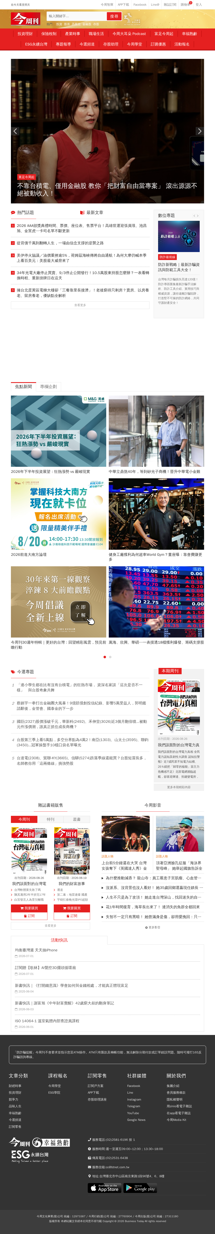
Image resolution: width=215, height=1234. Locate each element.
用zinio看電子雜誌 (179, 1106)
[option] (107, 131)
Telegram (133, 1106)
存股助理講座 (97, 1099)
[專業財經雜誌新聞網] (25, 19)
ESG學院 (54, 1092)
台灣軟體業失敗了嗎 (27, 890)
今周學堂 (54, 1086)
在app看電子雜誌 (179, 1113)
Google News (136, 1120)
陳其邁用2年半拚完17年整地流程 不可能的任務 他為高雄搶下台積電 (30, 895)
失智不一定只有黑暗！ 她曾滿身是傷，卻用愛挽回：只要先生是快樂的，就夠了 (155, 917)
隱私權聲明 (174, 1099)
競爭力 (13, 1099)
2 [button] (110, 657)
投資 (59, 24)
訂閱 (31, 916)
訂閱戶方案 (96, 1086)
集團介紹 (173, 1086)
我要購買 (31, 908)
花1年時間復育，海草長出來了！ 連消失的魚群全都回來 (153, 907)
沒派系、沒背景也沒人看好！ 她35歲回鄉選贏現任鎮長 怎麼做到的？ (155, 887)
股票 (67, 24)
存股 (96, 24)
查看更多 (80, 305)
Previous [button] (15, 131)
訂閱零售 (15, 1127)
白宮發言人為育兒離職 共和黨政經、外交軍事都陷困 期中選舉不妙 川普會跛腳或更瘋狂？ (30, 900)
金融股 (87, 24)
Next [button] (200, 131)
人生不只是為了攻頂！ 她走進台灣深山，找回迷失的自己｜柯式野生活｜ (155, 897)
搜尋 (114, 16)
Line (130, 1092)
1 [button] (105, 657)
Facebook (133, 1086)
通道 (60, 890)
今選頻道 (15, 1120)
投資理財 (15, 1092)
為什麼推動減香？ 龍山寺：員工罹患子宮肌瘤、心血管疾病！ (155, 878)
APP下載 (93, 1092)
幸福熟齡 (15, 1113)
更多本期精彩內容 (179, 787)
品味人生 (15, 1106)
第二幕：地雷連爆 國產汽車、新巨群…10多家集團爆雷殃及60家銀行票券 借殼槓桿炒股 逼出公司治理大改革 (73, 895)
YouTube (133, 1113)
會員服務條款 (176, 1092)
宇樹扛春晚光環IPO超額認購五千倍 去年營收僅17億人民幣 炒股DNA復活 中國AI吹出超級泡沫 (72, 900)
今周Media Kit (176, 1120)
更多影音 (154, 927)
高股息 (76, 24)
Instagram (134, 1099)
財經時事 (15, 1086)
